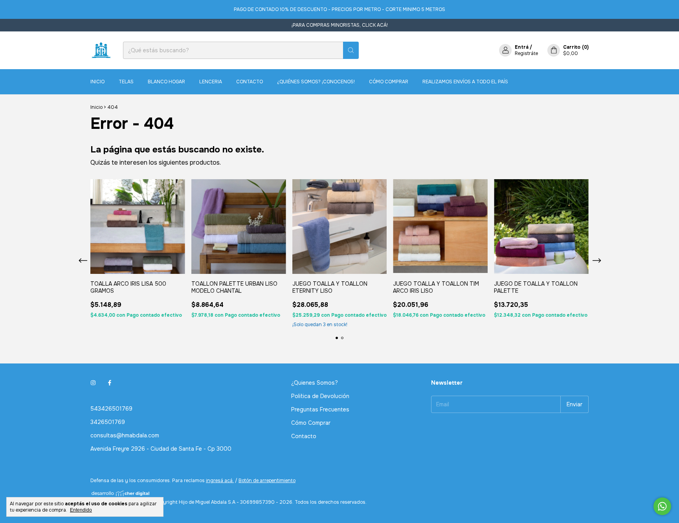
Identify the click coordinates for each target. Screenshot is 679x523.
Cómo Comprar (388, 82)
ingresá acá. (220, 480)
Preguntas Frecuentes (320, 409)
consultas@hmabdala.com (124, 435)
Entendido (81, 510)
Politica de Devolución (320, 396)
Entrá (522, 47)
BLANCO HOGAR (166, 82)
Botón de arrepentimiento (267, 480)
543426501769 (111, 408)
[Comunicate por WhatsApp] (662, 506)
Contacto (249, 82)
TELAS (126, 82)
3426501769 (107, 422)
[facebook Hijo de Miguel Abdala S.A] (109, 382)
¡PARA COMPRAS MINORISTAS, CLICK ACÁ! (340, 25)
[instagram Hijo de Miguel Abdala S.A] (93, 382)
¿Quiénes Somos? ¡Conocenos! (316, 82)
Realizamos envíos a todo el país (465, 82)
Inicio (97, 82)
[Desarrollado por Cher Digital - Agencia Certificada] (120, 493)
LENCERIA (210, 82)
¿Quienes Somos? (314, 382)
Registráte (526, 53)
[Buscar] (351, 50)
